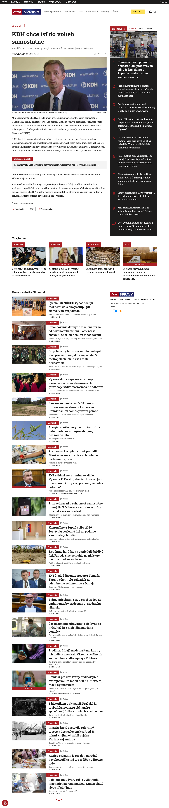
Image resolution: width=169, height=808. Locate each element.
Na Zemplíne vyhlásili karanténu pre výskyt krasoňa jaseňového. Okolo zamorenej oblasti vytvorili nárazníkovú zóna (135, 160)
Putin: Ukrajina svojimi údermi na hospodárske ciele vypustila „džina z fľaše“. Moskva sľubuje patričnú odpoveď (136, 124)
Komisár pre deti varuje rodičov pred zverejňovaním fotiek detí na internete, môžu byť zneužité (75, 681)
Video (65, 322)
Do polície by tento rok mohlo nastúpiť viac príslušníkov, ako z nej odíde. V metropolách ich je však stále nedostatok (134, 142)
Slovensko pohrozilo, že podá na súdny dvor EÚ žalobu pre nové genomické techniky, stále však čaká (134, 179)
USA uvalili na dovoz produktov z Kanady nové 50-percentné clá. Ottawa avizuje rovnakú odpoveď (135, 226)
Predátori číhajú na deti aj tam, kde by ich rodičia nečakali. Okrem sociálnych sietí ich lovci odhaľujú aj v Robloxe (75, 654)
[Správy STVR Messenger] (116, 312)
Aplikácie (144, 299)
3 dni (141, 28)
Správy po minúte (52, 11)
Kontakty (113, 299)
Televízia (29, 2)
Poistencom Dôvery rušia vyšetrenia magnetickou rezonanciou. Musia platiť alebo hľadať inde (76, 783)
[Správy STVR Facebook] (112, 312)
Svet (81, 11)
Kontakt (163, 2)
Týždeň (148, 28)
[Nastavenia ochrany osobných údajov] (5, 803)
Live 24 (136, 11)
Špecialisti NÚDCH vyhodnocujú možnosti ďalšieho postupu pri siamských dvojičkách (71, 307)
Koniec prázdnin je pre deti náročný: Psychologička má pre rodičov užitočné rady (76, 759)
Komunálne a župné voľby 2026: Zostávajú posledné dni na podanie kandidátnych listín (72, 531)
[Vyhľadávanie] (155, 12)
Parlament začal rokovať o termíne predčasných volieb (101, 270)
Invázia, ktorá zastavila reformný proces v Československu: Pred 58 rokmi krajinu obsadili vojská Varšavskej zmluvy (72, 733)
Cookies (112, 306)
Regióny (105, 11)
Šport (115, 11)
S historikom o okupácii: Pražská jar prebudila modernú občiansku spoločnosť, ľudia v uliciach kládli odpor (76, 707)
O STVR (152, 299)
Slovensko (70, 11)
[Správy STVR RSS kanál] (120, 312)
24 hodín (132, 28)
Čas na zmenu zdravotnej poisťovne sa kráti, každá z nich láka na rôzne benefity (75, 627)
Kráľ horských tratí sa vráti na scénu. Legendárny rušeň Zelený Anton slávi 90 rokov (135, 211)
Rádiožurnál (93, 244)
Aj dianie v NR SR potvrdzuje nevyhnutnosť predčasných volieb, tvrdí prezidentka (55, 164)
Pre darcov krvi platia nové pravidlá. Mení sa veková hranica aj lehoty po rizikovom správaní (136, 107)
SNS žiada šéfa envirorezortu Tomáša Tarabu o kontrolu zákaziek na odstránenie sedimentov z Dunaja (74, 579)
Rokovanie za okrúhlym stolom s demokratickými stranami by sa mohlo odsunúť (29, 272)
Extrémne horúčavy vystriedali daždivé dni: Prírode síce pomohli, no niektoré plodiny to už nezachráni (76, 555)
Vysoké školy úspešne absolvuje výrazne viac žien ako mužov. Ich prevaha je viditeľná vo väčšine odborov (76, 383)
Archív (41, 2)
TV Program (55, 2)
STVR (4, 2)
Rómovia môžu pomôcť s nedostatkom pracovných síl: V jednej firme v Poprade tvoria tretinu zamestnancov (135, 69)
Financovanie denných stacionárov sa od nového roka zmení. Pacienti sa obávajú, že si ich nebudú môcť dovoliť (75, 331)
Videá (121, 299)
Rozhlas (15, 2)
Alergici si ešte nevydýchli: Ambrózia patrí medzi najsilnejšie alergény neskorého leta (74, 431)
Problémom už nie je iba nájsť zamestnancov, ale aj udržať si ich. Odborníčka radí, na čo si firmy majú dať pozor (135, 90)
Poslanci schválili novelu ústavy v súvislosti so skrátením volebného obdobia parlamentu (139, 273)
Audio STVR (70, 2)
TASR (22, 54)
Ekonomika (92, 11)
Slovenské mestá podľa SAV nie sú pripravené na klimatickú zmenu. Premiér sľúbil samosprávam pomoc (73, 407)
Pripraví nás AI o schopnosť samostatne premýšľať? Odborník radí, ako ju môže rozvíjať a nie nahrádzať (76, 507)
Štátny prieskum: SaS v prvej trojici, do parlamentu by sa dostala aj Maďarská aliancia (136, 196)
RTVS (16, 54)
